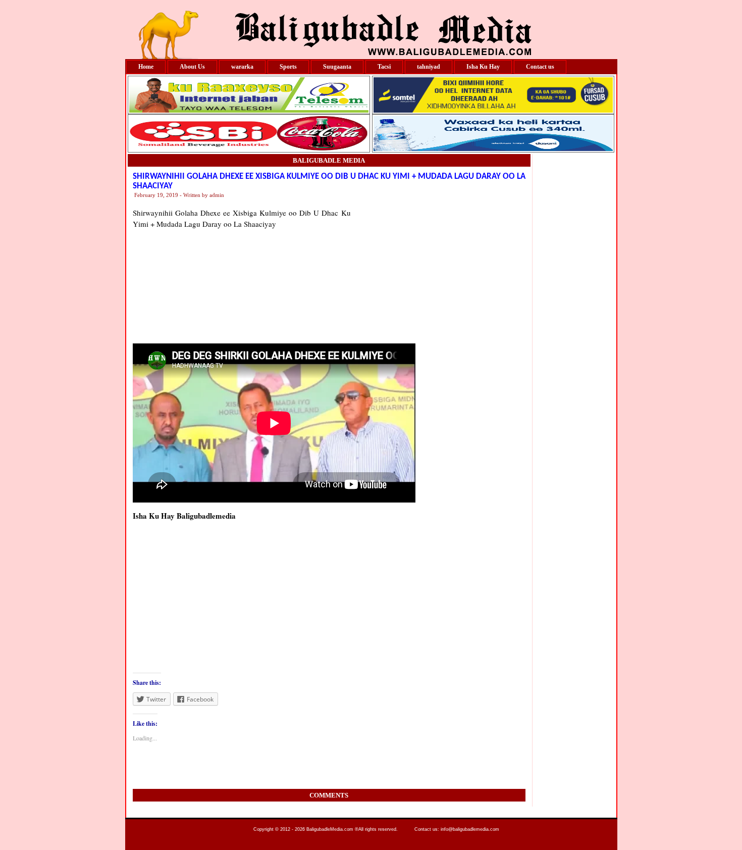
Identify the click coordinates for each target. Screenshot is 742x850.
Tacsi (384, 66)
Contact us (540, 66)
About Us (192, 66)
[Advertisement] (438, 270)
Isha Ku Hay (483, 66)
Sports (288, 66)
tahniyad (428, 66)
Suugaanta (337, 66)
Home (145, 66)
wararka (242, 66)
